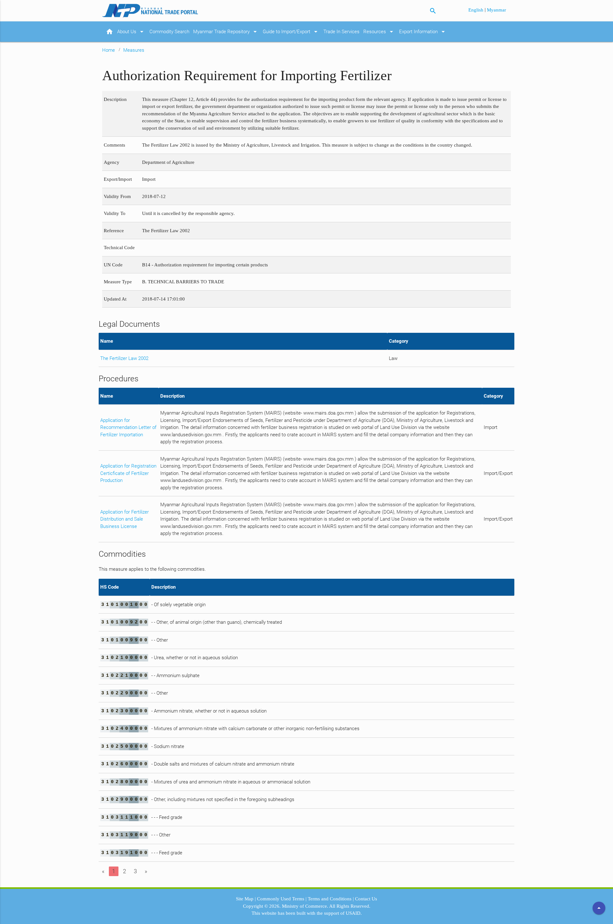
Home (108, 50)
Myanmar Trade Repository (226, 31)
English (476, 9)
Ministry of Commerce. (305, 906)
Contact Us (366, 898)
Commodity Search (169, 31)
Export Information (423, 31)
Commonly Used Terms (280, 898)
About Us (131, 31)
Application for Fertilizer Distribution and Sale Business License (124, 519)
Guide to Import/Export (291, 31)
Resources (379, 31)
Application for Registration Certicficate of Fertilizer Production (128, 473)
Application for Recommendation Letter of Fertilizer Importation (128, 427)
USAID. (354, 913)
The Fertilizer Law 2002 (124, 358)
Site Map (245, 898)
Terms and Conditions (330, 898)
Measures (133, 50)
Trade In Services (341, 31)
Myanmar (496, 9)
